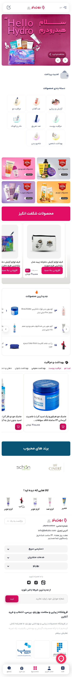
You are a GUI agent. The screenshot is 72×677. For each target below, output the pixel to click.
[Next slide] (58, 60)
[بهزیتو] (36, 7)
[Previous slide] (65, 60)
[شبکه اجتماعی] (43, 583)
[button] (9, 669)
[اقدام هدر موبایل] (8, 7)
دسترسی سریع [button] (36, 548)
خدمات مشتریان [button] (36, 557)
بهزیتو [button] (36, 565)
